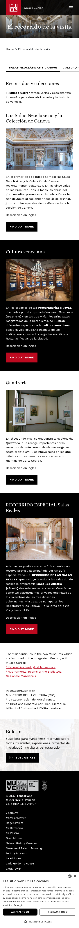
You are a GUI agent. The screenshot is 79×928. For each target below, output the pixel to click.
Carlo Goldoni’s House (20, 863)
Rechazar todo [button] (58, 911)
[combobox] (70, 876)
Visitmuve (12, 813)
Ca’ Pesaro (12, 833)
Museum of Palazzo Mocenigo (25, 848)
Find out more (22, 226)
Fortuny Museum (16, 853)
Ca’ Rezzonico (14, 828)
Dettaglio (18, 905)
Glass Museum (15, 838)
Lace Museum (14, 858)
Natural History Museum (21, 843)
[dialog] (39, 900)
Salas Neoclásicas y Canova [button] (33, 67)
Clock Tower (13, 868)
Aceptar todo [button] (20, 911)
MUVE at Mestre (16, 818)
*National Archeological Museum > (30, 667)
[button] (71, 7)
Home (10, 49)
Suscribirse (25, 757)
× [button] (74, 876)
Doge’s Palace (14, 823)
